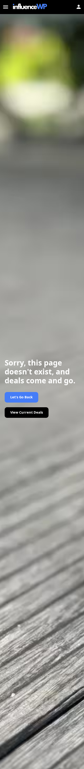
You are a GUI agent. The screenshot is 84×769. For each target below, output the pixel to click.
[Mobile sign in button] (79, 7)
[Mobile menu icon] (5, 7)
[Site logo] (30, 7)
